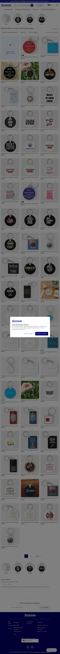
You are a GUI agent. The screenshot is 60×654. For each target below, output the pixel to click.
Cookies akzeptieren (41, 333)
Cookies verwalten (29, 333)
